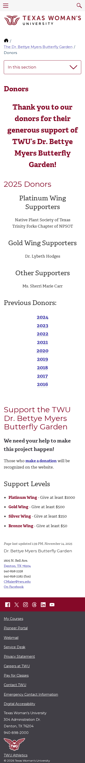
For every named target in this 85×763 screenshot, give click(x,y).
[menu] (5, 5)
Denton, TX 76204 (17, 566)
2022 (42, 333)
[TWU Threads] (34, 604)
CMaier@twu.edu (17, 582)
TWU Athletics (15, 755)
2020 (42, 350)
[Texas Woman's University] (42, 20)
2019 (42, 359)
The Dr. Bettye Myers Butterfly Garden (38, 47)
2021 (42, 342)
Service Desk (14, 647)
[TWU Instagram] (25, 604)
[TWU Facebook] (8, 604)
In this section (22, 67)
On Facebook (14, 587)
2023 (42, 325)
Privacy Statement (19, 656)
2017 (42, 376)
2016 (42, 384)
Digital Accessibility (19, 704)
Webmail (11, 638)
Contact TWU (15, 685)
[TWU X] (16, 604)
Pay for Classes (16, 675)
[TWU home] (6, 41)
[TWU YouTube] (52, 605)
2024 (42, 317)
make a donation (41, 460)
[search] (79, 5)
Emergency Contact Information (31, 694)
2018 (42, 367)
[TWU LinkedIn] (43, 604)
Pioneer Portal (16, 628)
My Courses (13, 619)
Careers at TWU (17, 666)
